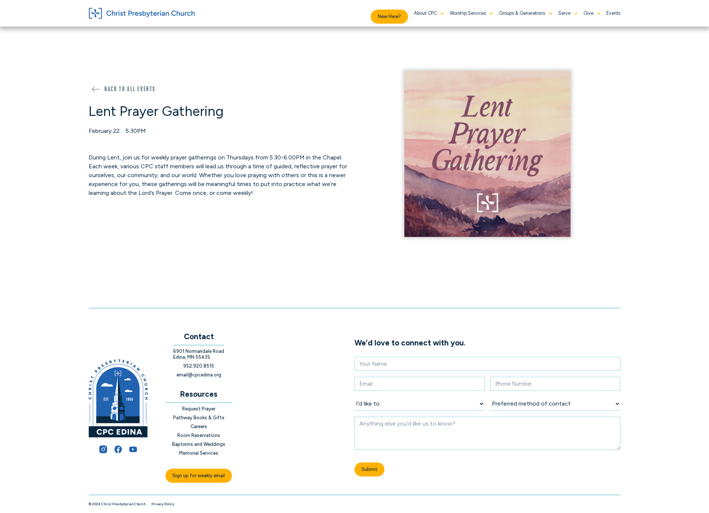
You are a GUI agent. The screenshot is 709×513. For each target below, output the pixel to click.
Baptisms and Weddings (198, 444)
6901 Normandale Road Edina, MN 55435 (198, 354)
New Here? (389, 16)
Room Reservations (198, 435)
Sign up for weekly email (198, 475)
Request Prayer (198, 409)
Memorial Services (198, 453)
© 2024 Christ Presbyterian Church (117, 504)
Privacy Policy (162, 504)
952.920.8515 (198, 366)
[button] (429, 13)
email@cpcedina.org (199, 375)
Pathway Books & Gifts (199, 417)
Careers (199, 426)
